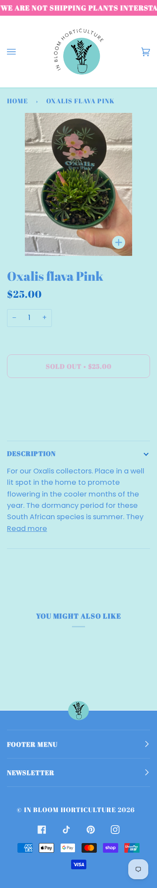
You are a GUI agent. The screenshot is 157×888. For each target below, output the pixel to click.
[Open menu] (20, 52)
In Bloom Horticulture (70, 809)
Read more (27, 529)
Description (31, 453)
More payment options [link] (48, 421)
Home (17, 100)
